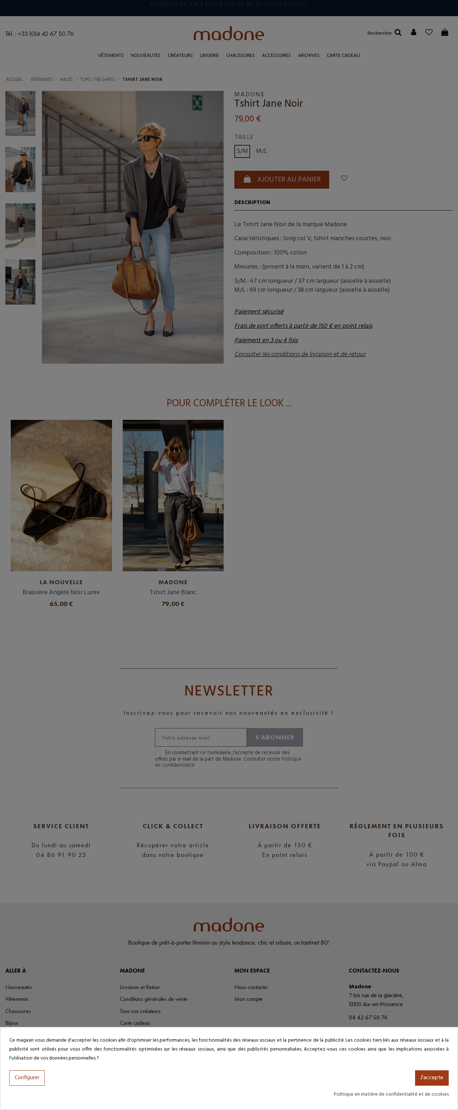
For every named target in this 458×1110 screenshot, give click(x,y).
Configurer (27, 1077)
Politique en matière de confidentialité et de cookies (391, 1094)
